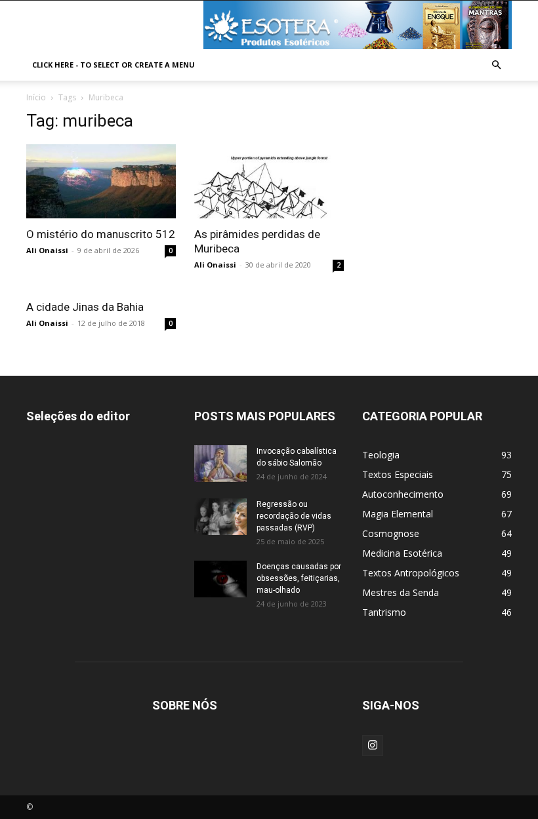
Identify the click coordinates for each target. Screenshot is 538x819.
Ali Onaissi (47, 250)
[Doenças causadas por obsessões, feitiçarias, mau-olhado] (220, 579)
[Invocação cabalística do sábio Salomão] (220, 463)
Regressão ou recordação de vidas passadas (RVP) (294, 516)
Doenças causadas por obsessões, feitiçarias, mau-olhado (299, 578)
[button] (496, 65)
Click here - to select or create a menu (113, 65)
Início (36, 97)
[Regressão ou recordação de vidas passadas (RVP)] (220, 516)
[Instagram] (372, 745)
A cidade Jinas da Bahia (85, 306)
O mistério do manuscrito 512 (100, 234)
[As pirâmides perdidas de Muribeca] (269, 181)
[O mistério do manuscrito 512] (101, 181)
